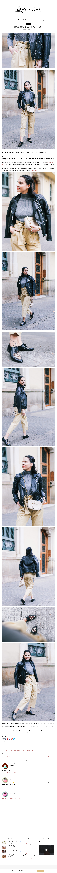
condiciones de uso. (25, 871)
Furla (15, 750)
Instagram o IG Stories (33, 724)
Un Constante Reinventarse (10, 855)
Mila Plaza (32, 29)
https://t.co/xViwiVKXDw (28, 846)
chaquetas (5, 750)
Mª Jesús (12, 777)
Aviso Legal (23, 866)
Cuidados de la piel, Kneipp (12, 851)
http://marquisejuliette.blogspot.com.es (11, 772)
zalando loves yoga (48, 756)
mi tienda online (34, 170)
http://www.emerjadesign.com (9, 786)
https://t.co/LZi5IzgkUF (28, 858)
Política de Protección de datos (34, 866)
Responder (52, 763)
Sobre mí (17, 866)
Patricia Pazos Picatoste (16, 763)
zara (32, 750)
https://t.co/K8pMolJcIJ (28, 856)
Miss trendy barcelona (16, 791)
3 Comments (6, 753)
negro (24, 750)
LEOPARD (19, 750)
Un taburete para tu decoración (12, 842)
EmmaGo (10, 750)
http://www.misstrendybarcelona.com (11, 798)
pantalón (28, 750)
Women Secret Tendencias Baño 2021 (12, 846)
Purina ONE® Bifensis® (9, 756)
